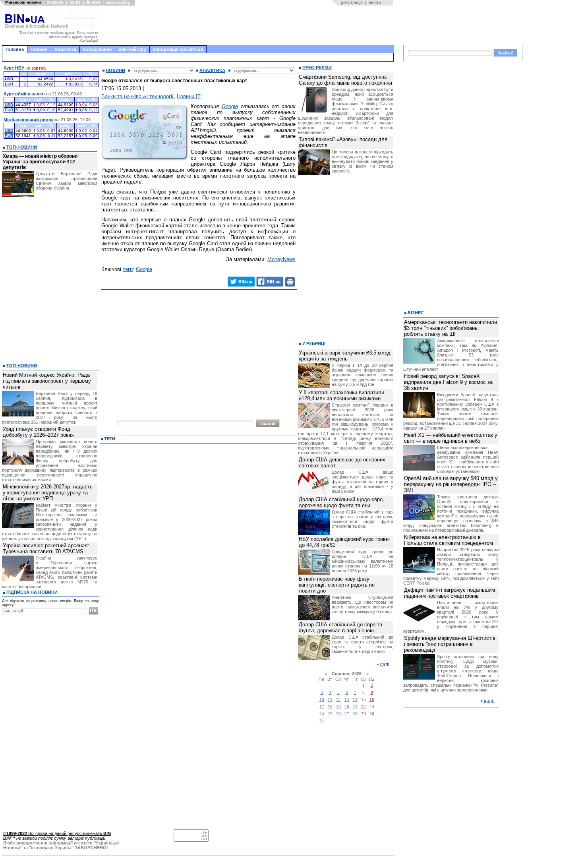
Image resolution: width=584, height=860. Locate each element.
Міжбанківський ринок (29, 119)
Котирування (97, 49)
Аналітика (65, 49)
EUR (9, 110)
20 (346, 707)
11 (330, 699)
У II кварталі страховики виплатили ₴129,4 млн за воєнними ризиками (341, 395)
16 (371, 699)
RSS (95, 2)
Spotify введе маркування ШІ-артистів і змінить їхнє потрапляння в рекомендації (449, 644)
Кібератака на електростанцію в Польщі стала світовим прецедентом (448, 540)
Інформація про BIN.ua (178, 49)
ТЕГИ (109, 438)
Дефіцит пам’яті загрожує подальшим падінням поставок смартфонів (449, 593)
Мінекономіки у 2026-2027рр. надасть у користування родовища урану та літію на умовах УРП (48, 493)
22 (363, 707)
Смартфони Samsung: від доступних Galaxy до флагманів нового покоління (345, 80)
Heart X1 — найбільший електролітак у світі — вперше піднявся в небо (450, 438)
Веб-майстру (132, 49)
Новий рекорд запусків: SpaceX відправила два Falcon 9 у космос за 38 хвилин (448, 382)
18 (330, 707)
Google (230, 106)
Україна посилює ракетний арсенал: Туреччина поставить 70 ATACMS (46, 548)
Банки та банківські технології (137, 96)
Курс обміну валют (24, 93)
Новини (39, 49)
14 (355, 699)
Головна (15, 49)
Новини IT (189, 96)
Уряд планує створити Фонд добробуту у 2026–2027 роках (38, 432)
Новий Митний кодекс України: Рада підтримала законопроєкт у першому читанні (47, 381)
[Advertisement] (248, 25)
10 (321, 699)
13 (346, 699)
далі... (386, 664)
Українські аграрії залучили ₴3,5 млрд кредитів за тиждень (345, 356)
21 (355, 707)
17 (321, 707)
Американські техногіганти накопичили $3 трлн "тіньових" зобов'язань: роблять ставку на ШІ (450, 328)
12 (338, 699)
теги (128, 269)
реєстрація (352, 2)
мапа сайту (118, 2)
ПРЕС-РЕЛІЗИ (317, 67)
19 (338, 707)
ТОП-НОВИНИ (21, 147)
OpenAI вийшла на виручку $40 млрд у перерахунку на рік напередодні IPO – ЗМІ (451, 484)
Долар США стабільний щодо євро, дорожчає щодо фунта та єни (341, 502)
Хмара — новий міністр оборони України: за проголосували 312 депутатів (40, 161)
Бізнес (416, 312)
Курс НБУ (14, 68)
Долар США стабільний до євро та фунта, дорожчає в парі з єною (340, 627)
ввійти (375, 2)
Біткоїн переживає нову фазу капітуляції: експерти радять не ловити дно (337, 585)
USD (9, 105)
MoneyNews (281, 259)
